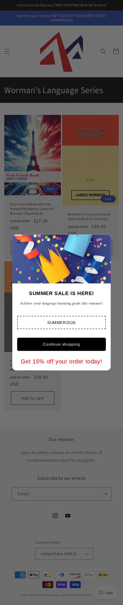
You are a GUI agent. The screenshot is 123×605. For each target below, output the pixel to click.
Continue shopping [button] (61, 344)
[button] (61, 322)
